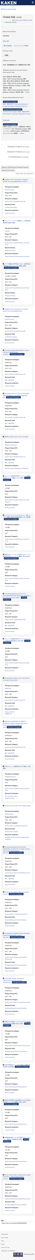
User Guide (4, 1237)
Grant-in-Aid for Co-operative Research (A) (16, 826)
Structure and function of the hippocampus (18, 805)
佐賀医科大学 (8, 713)
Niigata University (9, 798)
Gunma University (9, 213)
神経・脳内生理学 (8, 104)
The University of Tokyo (11, 796)
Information (4, 1234)
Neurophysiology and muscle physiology (15, 920)
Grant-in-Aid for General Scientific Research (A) (17, 873)
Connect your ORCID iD (21, 20)
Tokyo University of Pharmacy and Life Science (17, 256)
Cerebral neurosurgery (10, 111)
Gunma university (9, 343)
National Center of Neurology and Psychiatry (16, 468)
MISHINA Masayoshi (10, 776)
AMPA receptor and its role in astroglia (16, 436)
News (3, 1244)
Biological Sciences (21, 106)
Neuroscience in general (10, 114)
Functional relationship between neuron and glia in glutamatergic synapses (16, 352)
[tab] (18, 146)
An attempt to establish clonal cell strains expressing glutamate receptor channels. (16, 935)
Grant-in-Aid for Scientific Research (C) (15, 457)
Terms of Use (5, 1247)
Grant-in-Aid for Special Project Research (16, 1087)
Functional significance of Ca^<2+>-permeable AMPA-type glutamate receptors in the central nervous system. (17, 595)
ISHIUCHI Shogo (9, 190)
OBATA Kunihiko (9, 814)
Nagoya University (10, 712)
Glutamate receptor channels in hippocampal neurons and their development (13, 980)
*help (30, 20)
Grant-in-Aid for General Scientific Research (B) (17, 1002)
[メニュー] (32, 2)
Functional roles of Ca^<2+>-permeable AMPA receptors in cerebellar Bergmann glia (16, 395)
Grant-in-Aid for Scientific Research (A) (15, 374)
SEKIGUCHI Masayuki (11, 445)
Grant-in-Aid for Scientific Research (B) (15, 201)
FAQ (2, 1241)
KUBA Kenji (8, 688)
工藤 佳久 (7, 231)
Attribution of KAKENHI (8, 1251)
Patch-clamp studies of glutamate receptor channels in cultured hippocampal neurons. (17, 1177)
